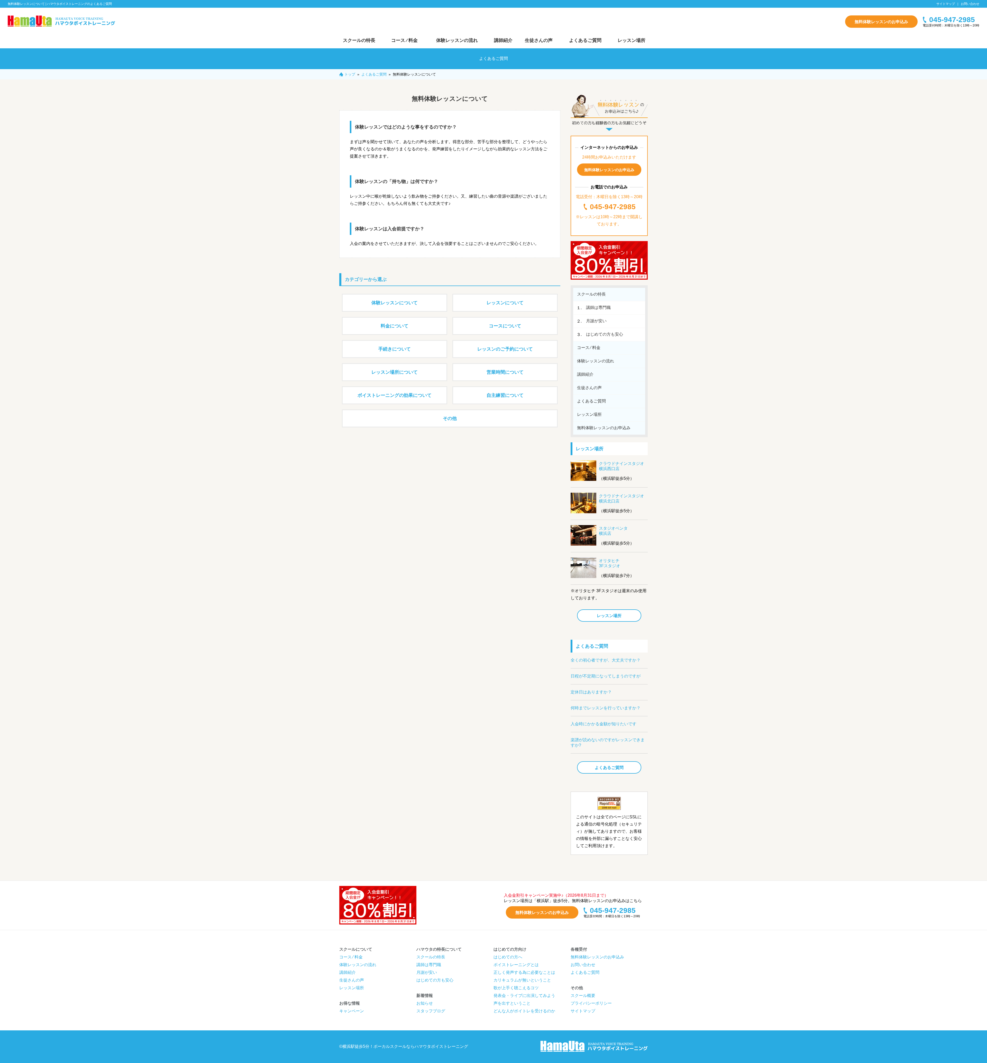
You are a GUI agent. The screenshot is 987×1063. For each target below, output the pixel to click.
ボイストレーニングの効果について (395, 395)
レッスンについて (505, 302)
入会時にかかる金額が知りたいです (603, 724)
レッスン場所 (631, 40)
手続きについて (394, 349)
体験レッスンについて (394, 302)
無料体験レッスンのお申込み (881, 22)
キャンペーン (351, 1011)
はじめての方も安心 (604, 334)
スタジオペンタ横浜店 (613, 531)
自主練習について (505, 395)
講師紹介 (503, 40)
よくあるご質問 (585, 40)
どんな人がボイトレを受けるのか (524, 1011)
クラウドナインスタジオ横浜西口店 (621, 466)
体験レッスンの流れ (457, 40)
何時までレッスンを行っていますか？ (606, 708)
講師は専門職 (598, 307)
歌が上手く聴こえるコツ (516, 988)
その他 (450, 418)
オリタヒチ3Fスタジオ (609, 563)
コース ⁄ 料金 (404, 40)
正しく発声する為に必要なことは (524, 972)
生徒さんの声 (539, 40)
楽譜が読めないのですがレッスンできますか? (608, 742)
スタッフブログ (430, 1011)
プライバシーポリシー (591, 1003)
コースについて (505, 325)
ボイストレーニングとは (516, 965)
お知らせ (424, 1003)
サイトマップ (945, 4)
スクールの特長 (359, 40)
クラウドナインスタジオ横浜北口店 (621, 498)
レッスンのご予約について (505, 349)
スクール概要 (583, 995)
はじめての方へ (508, 957)
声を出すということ (512, 1003)
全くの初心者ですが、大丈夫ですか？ (606, 660)
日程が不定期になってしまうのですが (606, 676)
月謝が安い (596, 321)
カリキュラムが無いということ (522, 980)
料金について (394, 325)
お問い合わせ (970, 4)
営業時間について (505, 372)
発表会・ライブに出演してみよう (524, 995)
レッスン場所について (394, 372)
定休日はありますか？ (591, 692)
